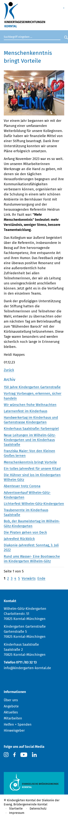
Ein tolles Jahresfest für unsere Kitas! (32, 469)
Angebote (11, 706)
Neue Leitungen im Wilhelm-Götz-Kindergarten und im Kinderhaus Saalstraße (30, 440)
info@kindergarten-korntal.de (27, 668)
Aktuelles (11, 712)
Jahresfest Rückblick (19, 539)
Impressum (16, 813)
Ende (41, 578)
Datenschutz (38, 808)
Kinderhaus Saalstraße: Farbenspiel (31, 429)
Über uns (11, 700)
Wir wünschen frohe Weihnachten (30, 405)
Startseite (16, 808)
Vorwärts (29, 578)
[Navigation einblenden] (63, 6)
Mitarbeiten (13, 718)
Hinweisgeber (14, 730)
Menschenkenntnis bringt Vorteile (30, 462)
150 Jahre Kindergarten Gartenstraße (32, 387)
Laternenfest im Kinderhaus (25, 411)
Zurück (9, 370)
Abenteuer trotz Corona (22, 486)
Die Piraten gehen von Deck (25, 532)
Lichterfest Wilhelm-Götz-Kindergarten (34, 504)
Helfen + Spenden (18, 724)
